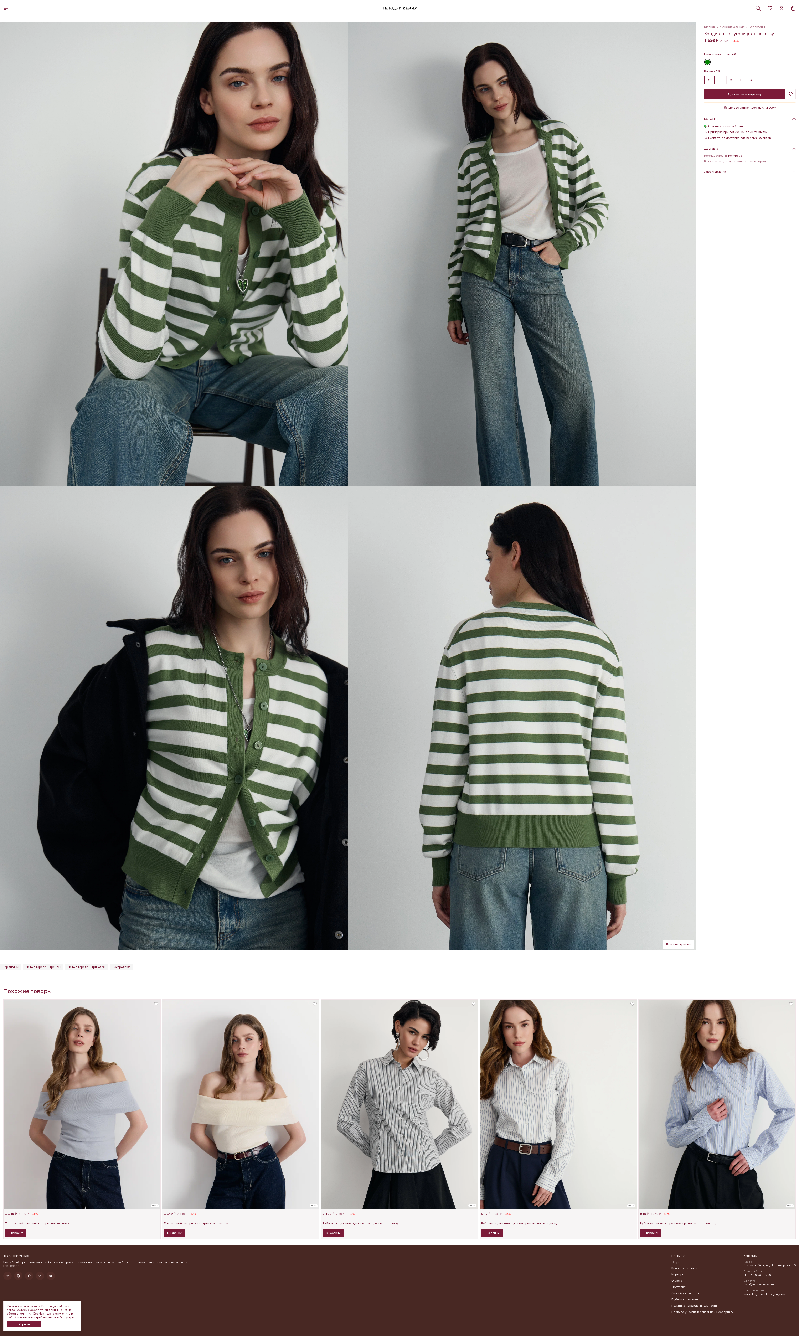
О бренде (678, 1262)
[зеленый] (707, 62)
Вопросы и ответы (684, 1268)
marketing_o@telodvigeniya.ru (764, 1294)
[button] (769, 8)
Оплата (676, 1281)
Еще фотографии (678, 944)
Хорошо (24, 1324)
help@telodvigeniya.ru (759, 1284)
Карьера (677, 1274)
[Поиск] (758, 8)
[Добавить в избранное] (791, 94)
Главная (710, 27)
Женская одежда (732, 27)
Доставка (678, 1287)
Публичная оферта (685, 1299)
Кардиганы (757, 27)
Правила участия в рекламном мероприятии (703, 1312)
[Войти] (781, 8)
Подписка (678, 1256)
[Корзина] (793, 8)
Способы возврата (685, 1293)
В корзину (16, 1233)
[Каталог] (5, 8)
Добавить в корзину (745, 94)
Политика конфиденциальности (694, 1305)
